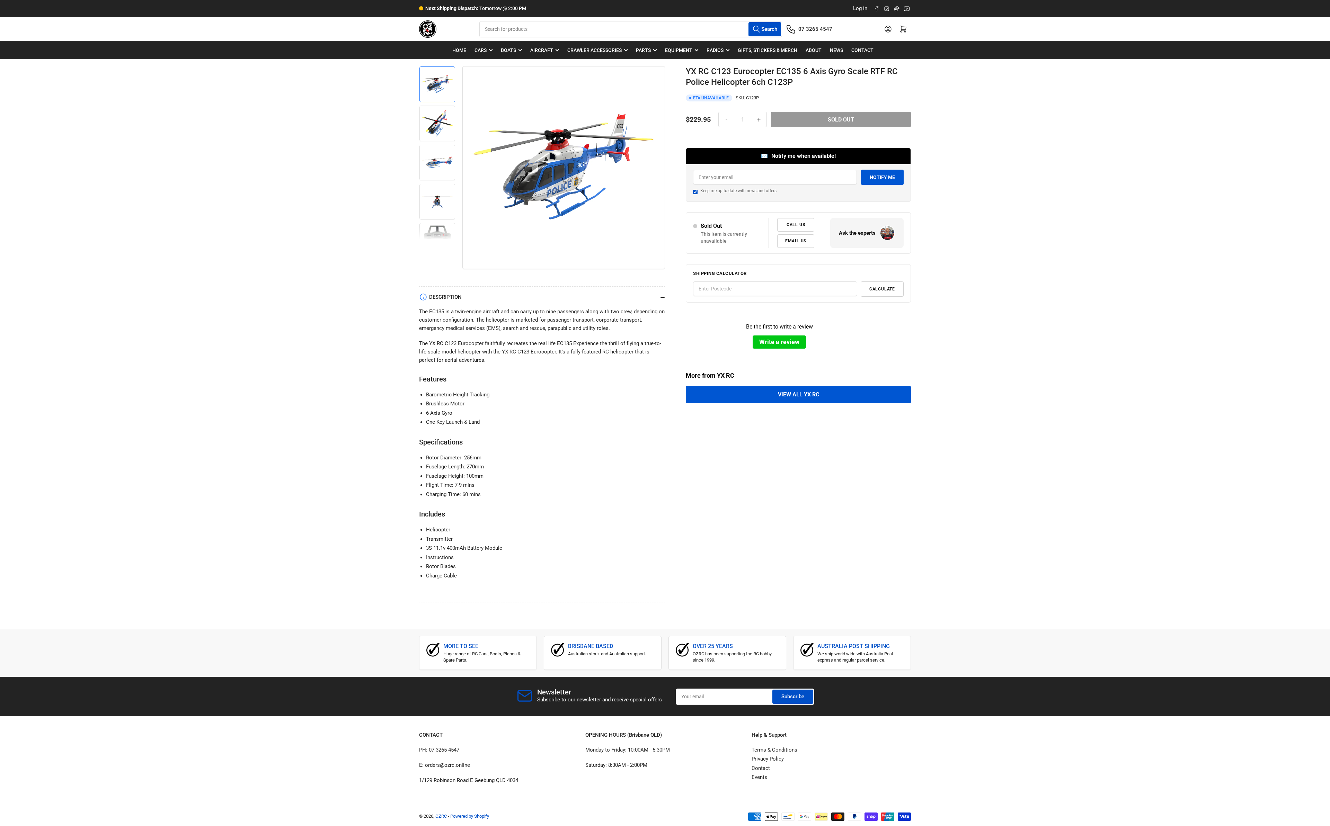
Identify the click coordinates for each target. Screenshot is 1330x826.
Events (759, 777)
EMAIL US (795, 241)
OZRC (441, 816)
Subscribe (792, 696)
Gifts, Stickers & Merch (767, 50)
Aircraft (541, 50)
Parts (643, 50)
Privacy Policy (768, 759)
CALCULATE (882, 289)
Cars (481, 50)
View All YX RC (798, 394)
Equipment (678, 50)
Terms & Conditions (774, 750)
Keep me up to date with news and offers (738, 190)
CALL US (796, 224)
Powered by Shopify (469, 816)
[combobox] (630, 29)
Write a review (779, 341)
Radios (715, 50)
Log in (860, 8)
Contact (862, 50)
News (836, 50)
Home (459, 50)
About (814, 50)
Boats (508, 50)
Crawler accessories (594, 50)
